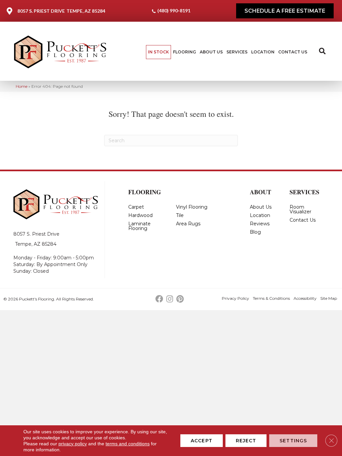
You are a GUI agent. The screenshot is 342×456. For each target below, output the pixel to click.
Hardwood (140, 215)
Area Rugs (188, 224)
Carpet (136, 207)
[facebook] (159, 299)
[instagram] (169, 299)
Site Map (328, 298)
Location (263, 51)
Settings (293, 441)
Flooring (184, 51)
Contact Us (292, 51)
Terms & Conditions (271, 298)
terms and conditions (128, 443)
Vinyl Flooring (191, 207)
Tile (180, 215)
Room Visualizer (300, 209)
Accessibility (305, 298)
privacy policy (72, 443)
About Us (211, 51)
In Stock (158, 51)
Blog (255, 232)
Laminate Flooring (139, 226)
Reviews (260, 224)
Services (236, 51)
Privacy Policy (235, 298)
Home (21, 86)
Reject (246, 441)
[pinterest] (180, 299)
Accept (201, 441)
